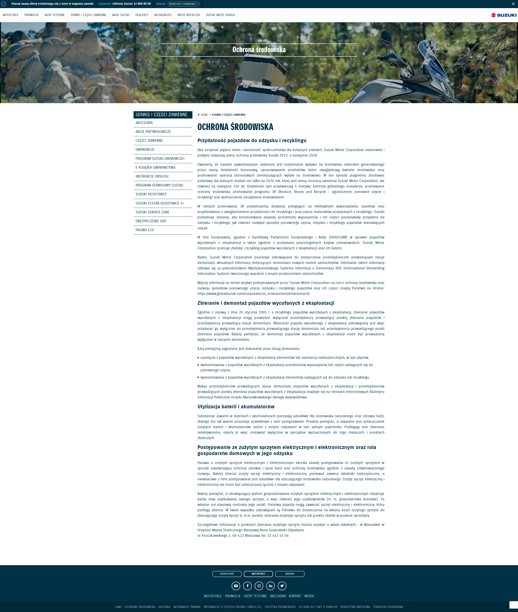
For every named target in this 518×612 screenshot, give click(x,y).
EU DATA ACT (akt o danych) (318, 607)
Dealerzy (141, 15)
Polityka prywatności (280, 607)
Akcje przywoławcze (153, 131)
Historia (164, 607)
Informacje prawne (187, 607)
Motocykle (11, 15)
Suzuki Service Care (152, 212)
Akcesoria (144, 123)
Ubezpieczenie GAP (151, 221)
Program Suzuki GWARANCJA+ (160, 158)
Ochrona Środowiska (140, 607)
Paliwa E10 (145, 230)
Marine (290, 574)
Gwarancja (145, 149)
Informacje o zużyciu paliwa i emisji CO (233, 607)
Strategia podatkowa (388, 607)
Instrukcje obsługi (152, 176)
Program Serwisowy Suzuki (159, 185)
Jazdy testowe (54, 15)
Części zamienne (149, 140)
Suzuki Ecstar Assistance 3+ (160, 203)
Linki (118, 607)
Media (309, 596)
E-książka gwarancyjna (155, 167)
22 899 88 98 (142, 4)
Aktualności (163, 15)
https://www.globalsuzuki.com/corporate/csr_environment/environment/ (253, 293)
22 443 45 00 (278, 535)
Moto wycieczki (189, 15)
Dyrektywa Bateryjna (355, 607)
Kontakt (295, 596)
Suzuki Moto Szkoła (220, 15)
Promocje (31, 15)
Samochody (227, 574)
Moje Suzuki (121, 15)
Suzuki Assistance (151, 194)
